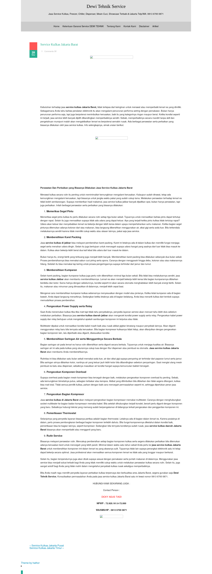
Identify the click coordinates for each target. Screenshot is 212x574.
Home (56, 26)
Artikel (155, 26)
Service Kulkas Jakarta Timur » (46, 548)
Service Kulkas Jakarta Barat (59, 44)
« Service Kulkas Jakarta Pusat (46, 545)
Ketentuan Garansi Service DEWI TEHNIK (83, 26)
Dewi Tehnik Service (106, 6)
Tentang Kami (113, 26)
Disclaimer (144, 26)
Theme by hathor (30, 563)
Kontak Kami (130, 26)
